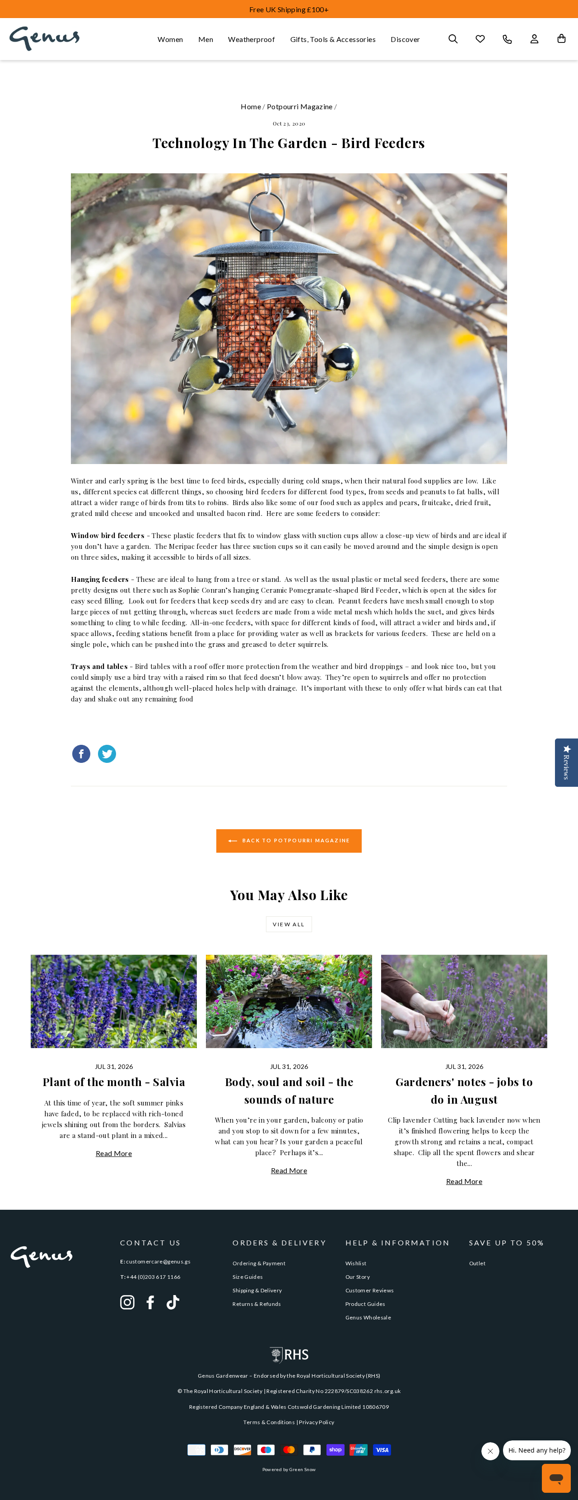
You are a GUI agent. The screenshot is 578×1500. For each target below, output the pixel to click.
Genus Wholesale (368, 1317)
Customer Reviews (369, 1290)
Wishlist (356, 1263)
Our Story (357, 1276)
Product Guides (365, 1303)
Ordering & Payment (259, 1263)
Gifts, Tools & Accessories (333, 39)
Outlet (477, 1263)
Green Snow (302, 1469)
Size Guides (248, 1276)
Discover (405, 39)
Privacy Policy (316, 1422)
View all (289, 924)
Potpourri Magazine (300, 106)
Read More (114, 1153)
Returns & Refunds (257, 1303)
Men (205, 39)
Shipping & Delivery (257, 1290)
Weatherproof (251, 39)
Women (170, 39)
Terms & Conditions (269, 1422)
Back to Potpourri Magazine (295, 840)
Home (251, 106)
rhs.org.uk (387, 1391)
